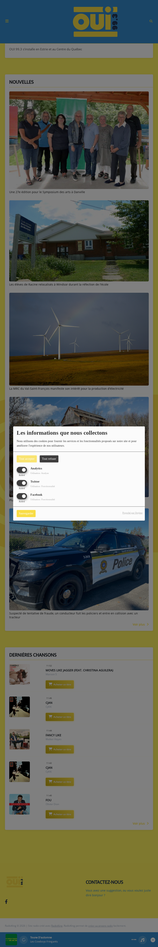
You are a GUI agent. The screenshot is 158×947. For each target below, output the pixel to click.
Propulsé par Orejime (132, 513)
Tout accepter (27, 458)
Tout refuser (49, 458)
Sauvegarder (26, 513)
